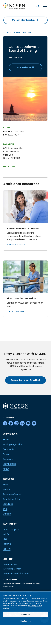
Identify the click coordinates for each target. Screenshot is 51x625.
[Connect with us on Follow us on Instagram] (16, 423)
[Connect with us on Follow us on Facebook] (10, 423)
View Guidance (15, 244)
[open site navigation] (38, 6)
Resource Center (12, 494)
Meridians (8, 504)
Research (8, 459)
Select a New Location (18, 32)
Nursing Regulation (12, 444)
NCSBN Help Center (12, 568)
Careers (7, 513)
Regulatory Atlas (11, 499)
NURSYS (7, 544)
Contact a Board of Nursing (16, 573)
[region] (25, 608)
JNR (5, 508)
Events (6, 489)
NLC (5, 539)
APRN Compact (11, 529)
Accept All (25, 614)
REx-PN (6, 548)
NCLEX (6, 534)
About (6, 468)
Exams (6, 439)
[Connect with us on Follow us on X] (5, 423)
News (5, 484)
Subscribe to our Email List (25, 380)
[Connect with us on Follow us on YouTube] (28, 423)
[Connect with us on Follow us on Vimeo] (34, 423)
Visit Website (23, 67)
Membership (9, 463)
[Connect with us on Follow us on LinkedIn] (22, 423)
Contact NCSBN (10, 564)
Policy (6, 454)
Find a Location (15, 311)
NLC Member (16, 57)
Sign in (6, 583)
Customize (25, 621)
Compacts (8, 449)
